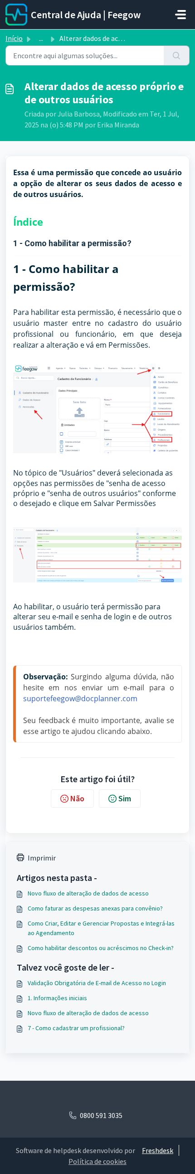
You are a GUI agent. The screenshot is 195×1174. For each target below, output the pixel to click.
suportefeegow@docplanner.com (80, 698)
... (41, 38)
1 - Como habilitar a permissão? (72, 243)
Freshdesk (157, 1150)
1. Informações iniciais (57, 998)
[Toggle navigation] (180, 14)
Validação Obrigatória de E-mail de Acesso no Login (97, 983)
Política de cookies (97, 1161)
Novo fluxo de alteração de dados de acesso (88, 893)
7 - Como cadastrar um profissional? (76, 1028)
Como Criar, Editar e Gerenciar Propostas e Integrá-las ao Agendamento (101, 928)
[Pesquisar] (177, 56)
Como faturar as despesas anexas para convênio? (95, 908)
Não (77, 798)
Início (14, 38)
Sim (124, 798)
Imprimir (42, 857)
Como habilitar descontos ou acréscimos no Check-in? (101, 948)
